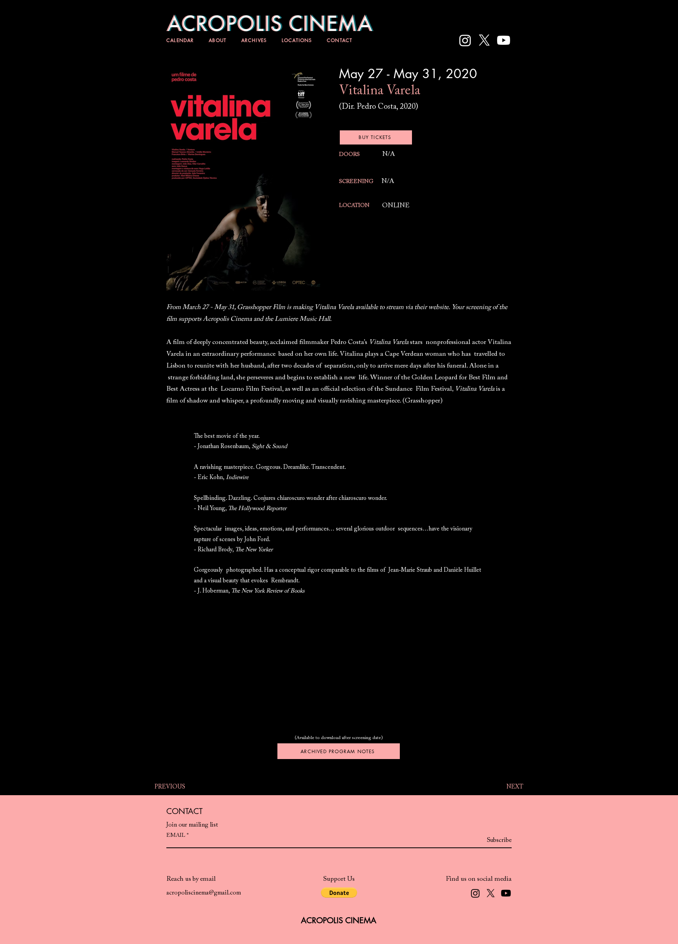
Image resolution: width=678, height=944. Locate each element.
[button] (339, 892)
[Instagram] (465, 40)
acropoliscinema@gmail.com (203, 893)
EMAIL (175, 835)
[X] (484, 40)
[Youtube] (503, 40)
